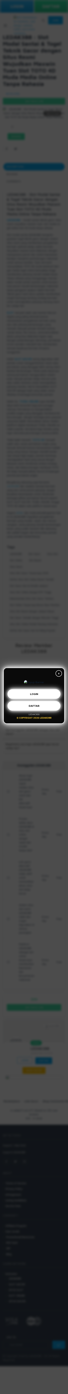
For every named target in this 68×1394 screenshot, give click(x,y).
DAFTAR (34, 707)
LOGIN (34, 695)
